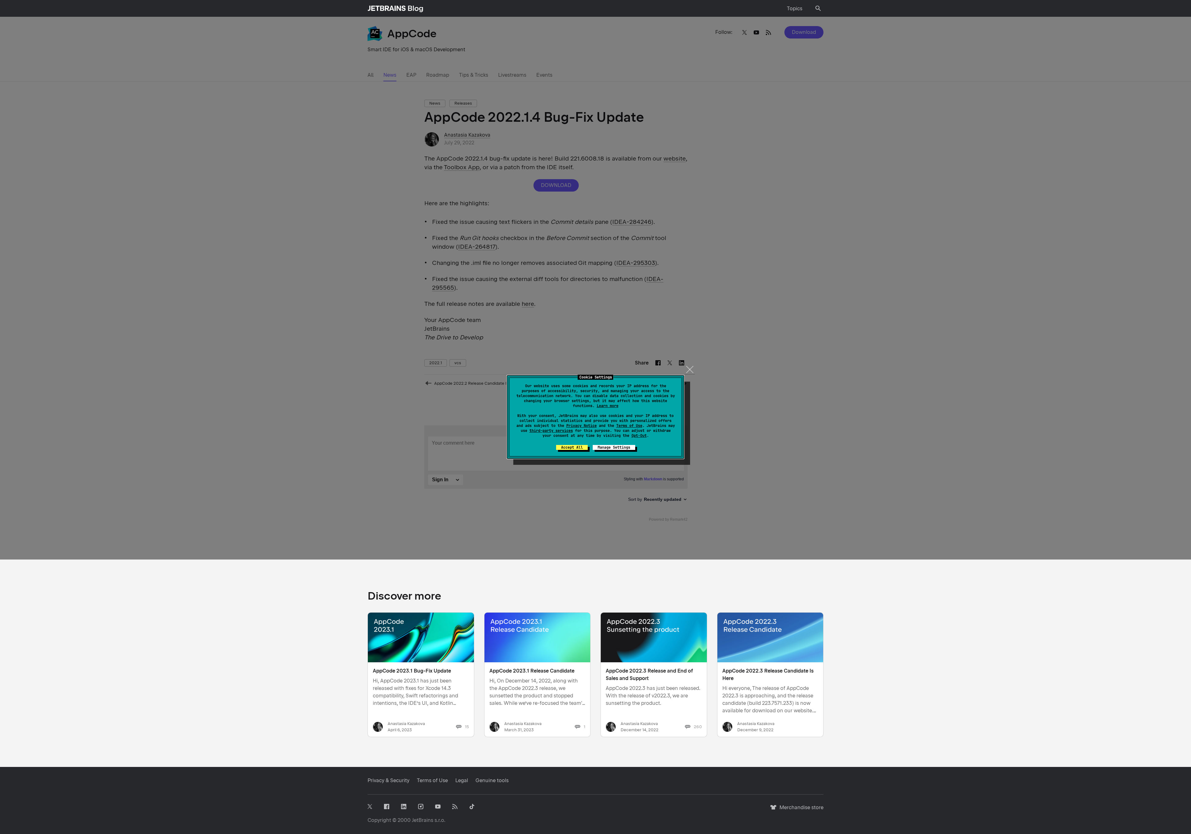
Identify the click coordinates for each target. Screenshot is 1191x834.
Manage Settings (614, 447)
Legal (461, 780)
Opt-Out (639, 435)
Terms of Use (629, 425)
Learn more (607, 405)
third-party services (551, 430)
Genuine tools (492, 780)
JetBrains (422, 820)
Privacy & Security (388, 780)
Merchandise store (799, 810)
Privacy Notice (581, 425)
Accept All (572, 447)
